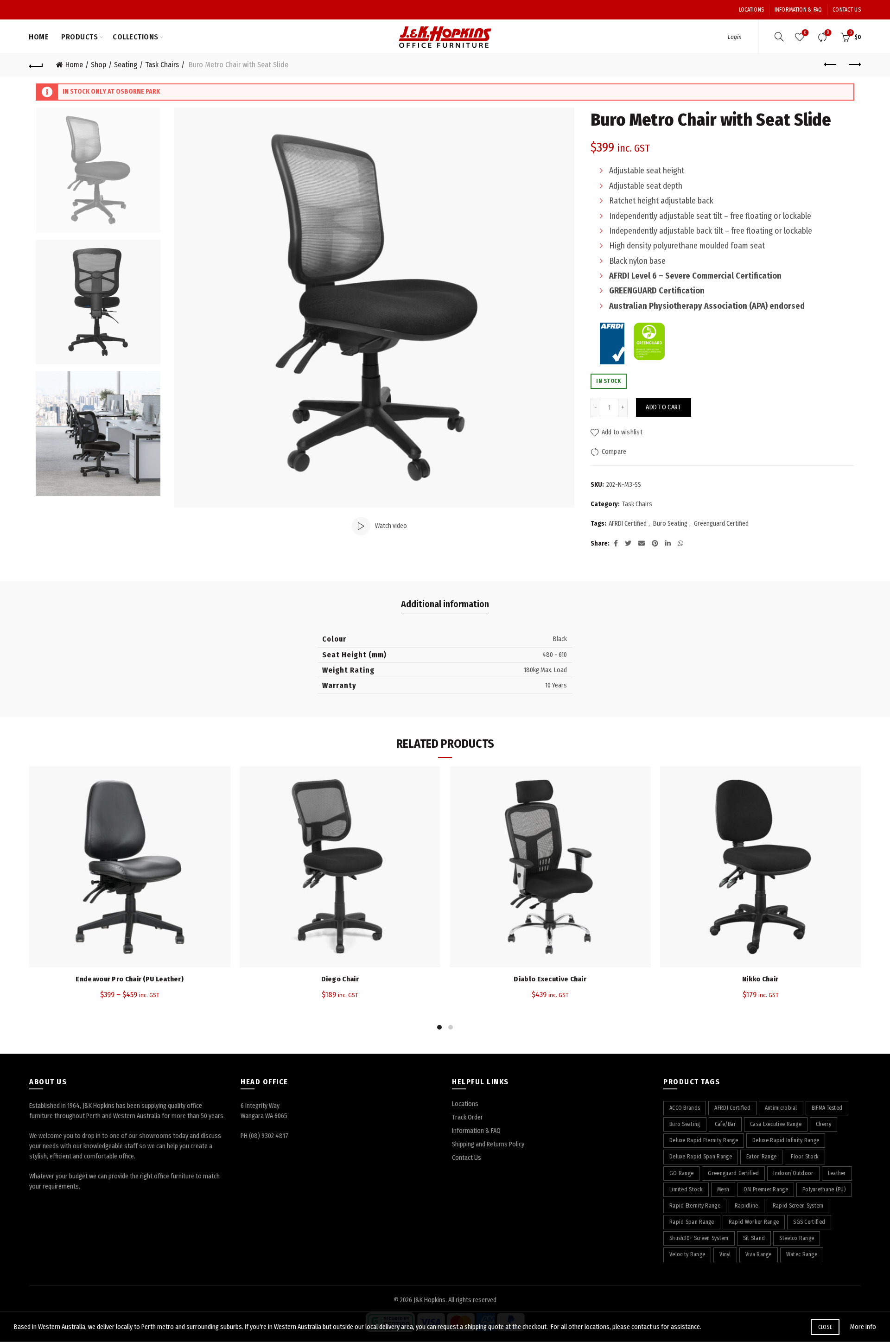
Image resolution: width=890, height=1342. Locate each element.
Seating (125, 64)
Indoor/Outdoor (793, 1173)
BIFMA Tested (827, 1108)
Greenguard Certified (721, 524)
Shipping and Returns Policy (488, 1144)
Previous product (830, 65)
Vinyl (725, 1254)
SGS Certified (809, 1222)
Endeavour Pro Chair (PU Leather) (130, 979)
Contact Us (847, 9)
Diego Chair (340, 979)
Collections (136, 36)
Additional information (445, 604)
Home (39, 36)
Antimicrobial (781, 1108)
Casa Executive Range (775, 1124)
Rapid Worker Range (754, 1222)
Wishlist (805, 33)
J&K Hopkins (429, 1300)
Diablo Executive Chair (550, 979)
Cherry (823, 1124)
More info (863, 1327)
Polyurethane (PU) (824, 1189)
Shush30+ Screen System (699, 1238)
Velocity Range (687, 1254)
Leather (837, 1173)
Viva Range (758, 1254)
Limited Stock (686, 1189)
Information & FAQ (798, 9)
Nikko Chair (760, 979)
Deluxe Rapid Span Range (700, 1156)
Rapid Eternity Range (694, 1205)
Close (825, 1327)
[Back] (36, 65)
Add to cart (663, 407)
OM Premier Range (766, 1189)
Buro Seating (670, 524)
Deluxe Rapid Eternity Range (703, 1140)
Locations (751, 9)
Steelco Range (796, 1238)
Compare (827, 32)
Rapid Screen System (798, 1205)
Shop (98, 64)
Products (79, 36)
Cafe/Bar (725, 1124)
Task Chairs (162, 64)
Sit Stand (754, 1238)
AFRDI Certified (628, 524)
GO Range (681, 1173)
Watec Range (801, 1254)
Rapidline (746, 1205)
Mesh (723, 1189)
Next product (853, 65)
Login (735, 36)
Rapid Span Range (691, 1222)
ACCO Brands (684, 1108)
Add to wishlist (622, 432)
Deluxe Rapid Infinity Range (785, 1140)
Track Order (467, 1117)
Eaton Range (761, 1156)
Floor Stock (805, 1156)
